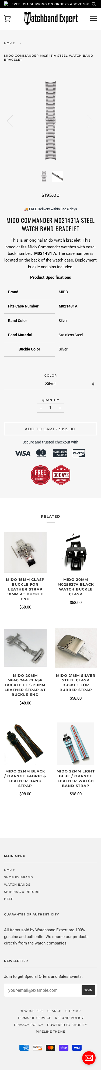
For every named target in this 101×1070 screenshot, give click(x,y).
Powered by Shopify (67, 1025)
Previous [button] (13, 120)
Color (50, 375)
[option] (50, 120)
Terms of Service (34, 1018)
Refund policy (69, 1018)
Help (8, 899)
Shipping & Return (22, 892)
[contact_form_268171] (89, 1058)
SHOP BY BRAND (18, 877)
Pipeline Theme (50, 1031)
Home (9, 43)
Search (54, 1011)
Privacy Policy (28, 1025)
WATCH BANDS (17, 884)
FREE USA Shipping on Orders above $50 (50, 4)
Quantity (50, 400)
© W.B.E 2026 (32, 1011)
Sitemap (73, 1011)
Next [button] (87, 120)
